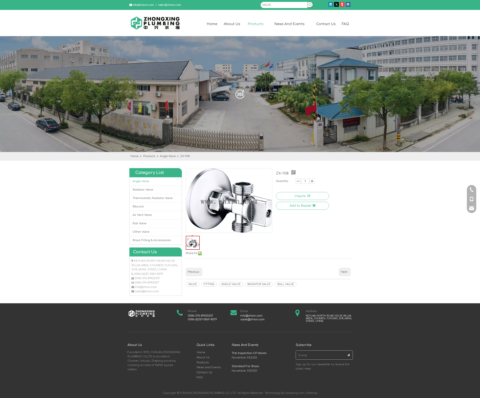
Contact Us (204, 372)
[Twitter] (336, 4)
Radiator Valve (143, 189)
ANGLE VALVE (231, 284)
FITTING (209, 284)
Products (202, 362)
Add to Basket (300, 205)
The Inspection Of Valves (249, 353)
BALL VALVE (285, 284)
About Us (203, 357)
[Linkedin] (330, 4)
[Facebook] (348, 4)
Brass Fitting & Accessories (152, 240)
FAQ (199, 377)
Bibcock (138, 206)
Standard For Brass (245, 366)
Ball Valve (139, 223)
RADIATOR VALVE (259, 284)
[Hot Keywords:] (310, 5)
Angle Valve (141, 181)
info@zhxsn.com (143, 4)
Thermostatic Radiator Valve (153, 198)
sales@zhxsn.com (169, 4)
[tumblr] (342, 4)
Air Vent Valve (142, 215)
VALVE (192, 284)
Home (200, 352)
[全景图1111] (240, 94)
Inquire (300, 196)
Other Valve (141, 231)
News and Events (208, 367)
